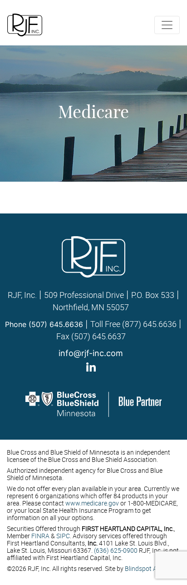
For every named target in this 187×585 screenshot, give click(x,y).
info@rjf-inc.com (91, 353)
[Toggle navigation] (167, 25)
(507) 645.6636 (56, 324)
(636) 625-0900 (116, 550)
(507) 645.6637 (98, 336)
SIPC (63, 535)
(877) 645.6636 (149, 323)
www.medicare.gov (92, 503)
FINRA (40, 535)
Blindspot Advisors (151, 568)
